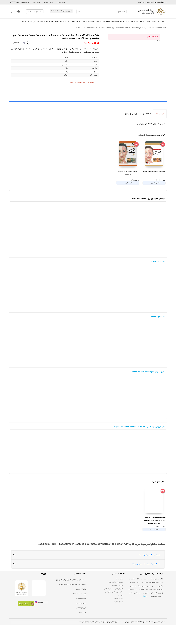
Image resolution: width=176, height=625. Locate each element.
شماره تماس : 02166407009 (19, 2)
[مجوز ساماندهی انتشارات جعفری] (21, 588)
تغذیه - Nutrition (158, 262)
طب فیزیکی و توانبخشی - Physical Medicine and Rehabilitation (139, 426)
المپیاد (133, 21)
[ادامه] (145, 596)
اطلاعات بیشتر (145, 113)
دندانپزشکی (65, 21)
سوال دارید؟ (61, 2)
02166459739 (81, 608)
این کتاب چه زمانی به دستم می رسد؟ (146, 564)
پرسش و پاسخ (131, 113)
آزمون (99, 21)
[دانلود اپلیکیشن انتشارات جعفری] (26, 604)
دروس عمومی (75, 21)
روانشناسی (50, 21)
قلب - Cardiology (157, 317)
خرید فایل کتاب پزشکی (115, 582)
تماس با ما (119, 579)
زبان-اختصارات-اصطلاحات (111, 21)
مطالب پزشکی (118, 598)
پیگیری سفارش (48, 2)
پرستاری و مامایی (151, 21)
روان (57, 21)
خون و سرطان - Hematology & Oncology (148, 371)
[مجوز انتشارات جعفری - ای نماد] (39, 588)
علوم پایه (161, 21)
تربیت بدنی (124, 21)
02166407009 (77, 594)
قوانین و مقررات (117, 585)
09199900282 (81, 613)
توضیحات (160, 113)
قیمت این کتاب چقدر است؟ (149, 555)
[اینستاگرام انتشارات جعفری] (41, 602)
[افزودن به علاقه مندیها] (28, 43)
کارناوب (81, 622)
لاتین (24, 21)
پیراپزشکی (141, 21)
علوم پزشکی (32, 21)
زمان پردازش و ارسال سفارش (113, 588)
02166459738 (81, 603)
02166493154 (81, 598)
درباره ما (120, 595)
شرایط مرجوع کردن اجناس (114, 592)
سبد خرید (36, 2)
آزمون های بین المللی (88, 21)
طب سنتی (42, 21)
